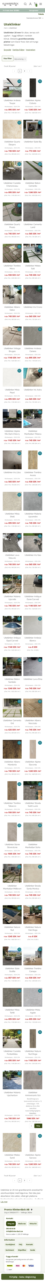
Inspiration (30, 49)
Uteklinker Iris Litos (12, 472)
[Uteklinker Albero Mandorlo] (19, 742)
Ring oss (11, 1224)
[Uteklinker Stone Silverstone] (19, 825)
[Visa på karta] (32, 1210)
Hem (5, 28)
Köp (38, 1126)
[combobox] (35, 18)
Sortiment (10, 1250)
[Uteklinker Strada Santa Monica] (40, 866)
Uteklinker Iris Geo (33, 555)
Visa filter (8, 58)
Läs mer (4, 1201)
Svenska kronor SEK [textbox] (33, 18)
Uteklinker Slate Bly (33, 142)
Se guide (7, 49)
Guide (32, 1250)
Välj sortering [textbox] (19, 59)
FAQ (20, 1244)
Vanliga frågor (18, 49)
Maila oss (22, 1224)
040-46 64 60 (10, 1228)
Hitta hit (33, 1224)
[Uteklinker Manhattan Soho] (40, 825)
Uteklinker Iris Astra (33, 390)
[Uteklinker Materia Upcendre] (40, 494)
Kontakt (29, 1244)
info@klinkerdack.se (14, 1231)
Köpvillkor (32, 1113)
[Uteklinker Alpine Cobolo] (40, 81)
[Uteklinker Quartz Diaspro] (19, 122)
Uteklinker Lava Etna (33, 679)
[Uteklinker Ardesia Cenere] (40, 329)
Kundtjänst (10, 1244)
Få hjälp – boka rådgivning (22, 1277)
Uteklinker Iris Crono (33, 307)
